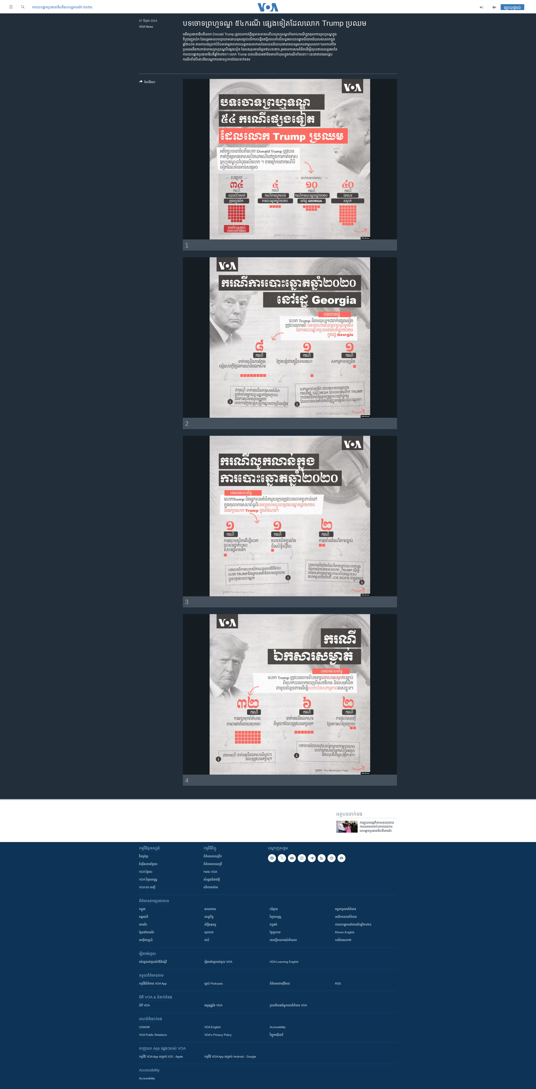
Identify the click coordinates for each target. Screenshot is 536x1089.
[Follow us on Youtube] (292, 858)
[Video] (494, 7)
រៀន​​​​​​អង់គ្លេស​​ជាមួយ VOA (218, 961)
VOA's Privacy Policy (218, 1034)
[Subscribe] (341, 858)
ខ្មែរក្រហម (275, 932)
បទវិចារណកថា (343, 940)
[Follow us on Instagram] (302, 858)
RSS (338, 983)
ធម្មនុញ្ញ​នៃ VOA (213, 1005)
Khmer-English (344, 932)
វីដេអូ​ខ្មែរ (143, 856)
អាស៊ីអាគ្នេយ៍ (146, 940)
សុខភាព (209, 932)
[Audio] (481, 7)
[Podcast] (331, 858)
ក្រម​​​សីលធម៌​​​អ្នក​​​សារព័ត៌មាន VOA (288, 1005)
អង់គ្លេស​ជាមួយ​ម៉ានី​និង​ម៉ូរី (153, 961)
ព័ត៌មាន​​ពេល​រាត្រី (213, 864)
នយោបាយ (210, 909)
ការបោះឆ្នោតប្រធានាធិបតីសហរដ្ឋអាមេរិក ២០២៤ (62, 7)
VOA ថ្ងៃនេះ (145, 871)
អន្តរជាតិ (143, 916)
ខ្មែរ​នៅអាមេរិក (146, 932)
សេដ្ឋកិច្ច (209, 916)
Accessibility (278, 1027)
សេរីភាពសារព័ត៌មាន (346, 916)
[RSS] (322, 858)
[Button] (147, 83)
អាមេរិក (143, 924)
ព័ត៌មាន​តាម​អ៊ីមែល (280, 983)
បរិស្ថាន (274, 909)
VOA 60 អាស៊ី (147, 887)
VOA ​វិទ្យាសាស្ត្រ (148, 879)
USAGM (144, 1027)
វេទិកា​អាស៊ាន (211, 887)
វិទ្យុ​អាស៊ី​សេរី (276, 1034)
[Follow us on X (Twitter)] (282, 858)
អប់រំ (206, 940)
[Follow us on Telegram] (312, 858)
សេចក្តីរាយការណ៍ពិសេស (283, 940)
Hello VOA (210, 871)
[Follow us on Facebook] (272, 858)
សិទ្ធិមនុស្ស (210, 924)
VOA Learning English (284, 961)
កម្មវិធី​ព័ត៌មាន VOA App (153, 983)
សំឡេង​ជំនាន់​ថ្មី (212, 879)
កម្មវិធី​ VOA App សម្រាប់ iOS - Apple (161, 1056)
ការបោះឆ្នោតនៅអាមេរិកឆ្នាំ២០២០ (353, 924)
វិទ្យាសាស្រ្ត (275, 916)
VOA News (146, 26)
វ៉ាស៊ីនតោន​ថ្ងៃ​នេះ (148, 864)
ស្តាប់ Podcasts (213, 983)
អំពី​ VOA (144, 1005)
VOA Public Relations (153, 1034)
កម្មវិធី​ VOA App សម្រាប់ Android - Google (230, 1056)
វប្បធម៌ (273, 924)
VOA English (212, 1027)
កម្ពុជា (142, 909)
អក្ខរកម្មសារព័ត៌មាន (345, 909)
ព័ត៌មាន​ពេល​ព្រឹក (213, 856)
